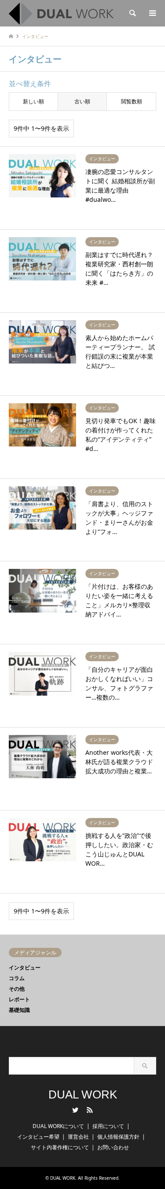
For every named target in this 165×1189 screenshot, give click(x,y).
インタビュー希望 (38, 1136)
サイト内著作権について (60, 1147)
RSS (90, 1110)
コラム (17, 978)
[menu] (152, 13)
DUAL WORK (82, 1094)
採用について (108, 1126)
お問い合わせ (113, 1147)
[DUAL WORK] (61, 13)
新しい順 (33, 101)
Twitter (75, 1110)
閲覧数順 (131, 101)
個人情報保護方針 (118, 1136)
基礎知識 (19, 1010)
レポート (19, 999)
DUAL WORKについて (58, 1126)
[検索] (132, 13)
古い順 (82, 101)
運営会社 (78, 1136)
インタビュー (24, 967)
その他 (17, 988)
